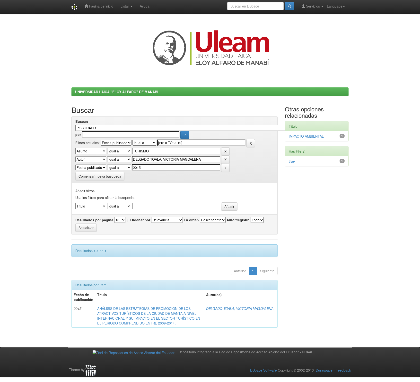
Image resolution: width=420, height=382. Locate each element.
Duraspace (324, 370)
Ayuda (144, 6)
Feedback (343, 370)
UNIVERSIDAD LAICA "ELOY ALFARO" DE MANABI (116, 91)
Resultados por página (94, 219)
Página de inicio (100, 6)
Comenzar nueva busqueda (100, 176)
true (292, 161)
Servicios (313, 6)
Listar (125, 6)
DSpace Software (263, 370)
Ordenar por (140, 219)
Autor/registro (238, 219)
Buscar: (81, 121)
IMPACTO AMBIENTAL (306, 136)
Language (334, 6)
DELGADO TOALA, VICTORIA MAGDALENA (239, 308)
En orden (191, 219)
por (78, 134)
